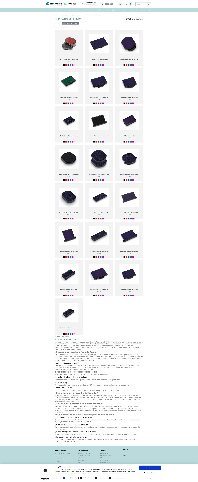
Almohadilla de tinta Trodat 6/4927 (99, 136)
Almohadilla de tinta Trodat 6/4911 (69, 328)
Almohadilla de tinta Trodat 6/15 (129, 59)
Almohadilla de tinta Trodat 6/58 (99, 289)
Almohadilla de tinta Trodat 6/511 (69, 97)
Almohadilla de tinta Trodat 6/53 (99, 97)
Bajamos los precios (105, 462)
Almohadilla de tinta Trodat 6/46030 (129, 174)
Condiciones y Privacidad (84, 455)
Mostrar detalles (118, 478)
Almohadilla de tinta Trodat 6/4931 (99, 212)
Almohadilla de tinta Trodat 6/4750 (129, 251)
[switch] (80, 478)
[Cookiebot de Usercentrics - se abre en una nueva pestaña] (45, 479)
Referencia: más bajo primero (70, 23)
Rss (124, 456)
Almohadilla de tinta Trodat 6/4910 (69, 289)
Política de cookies (82, 457)
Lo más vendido (104, 460)
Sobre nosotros (104, 453)
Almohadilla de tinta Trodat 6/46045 (69, 174)
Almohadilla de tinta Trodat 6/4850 (129, 136)
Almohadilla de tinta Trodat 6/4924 (69, 251)
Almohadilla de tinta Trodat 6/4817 (99, 251)
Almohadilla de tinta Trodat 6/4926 (129, 212)
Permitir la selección (149, 472)
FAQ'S (79, 462)
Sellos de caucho (104, 457)
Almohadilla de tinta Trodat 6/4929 (69, 136)
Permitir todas (150, 467)
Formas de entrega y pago (84, 453)
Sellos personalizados (105, 455)
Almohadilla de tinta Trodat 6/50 (129, 97)
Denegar (150, 478)
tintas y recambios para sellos (86, 399)
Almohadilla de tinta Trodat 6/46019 (69, 212)
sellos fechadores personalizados (67, 401)
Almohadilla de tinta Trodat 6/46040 (99, 174)
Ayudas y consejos (82, 460)
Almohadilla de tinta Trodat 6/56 (129, 289)
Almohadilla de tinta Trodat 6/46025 (69, 59)
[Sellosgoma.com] (54, 4)
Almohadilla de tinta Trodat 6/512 (99, 59)
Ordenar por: (57, 23)
